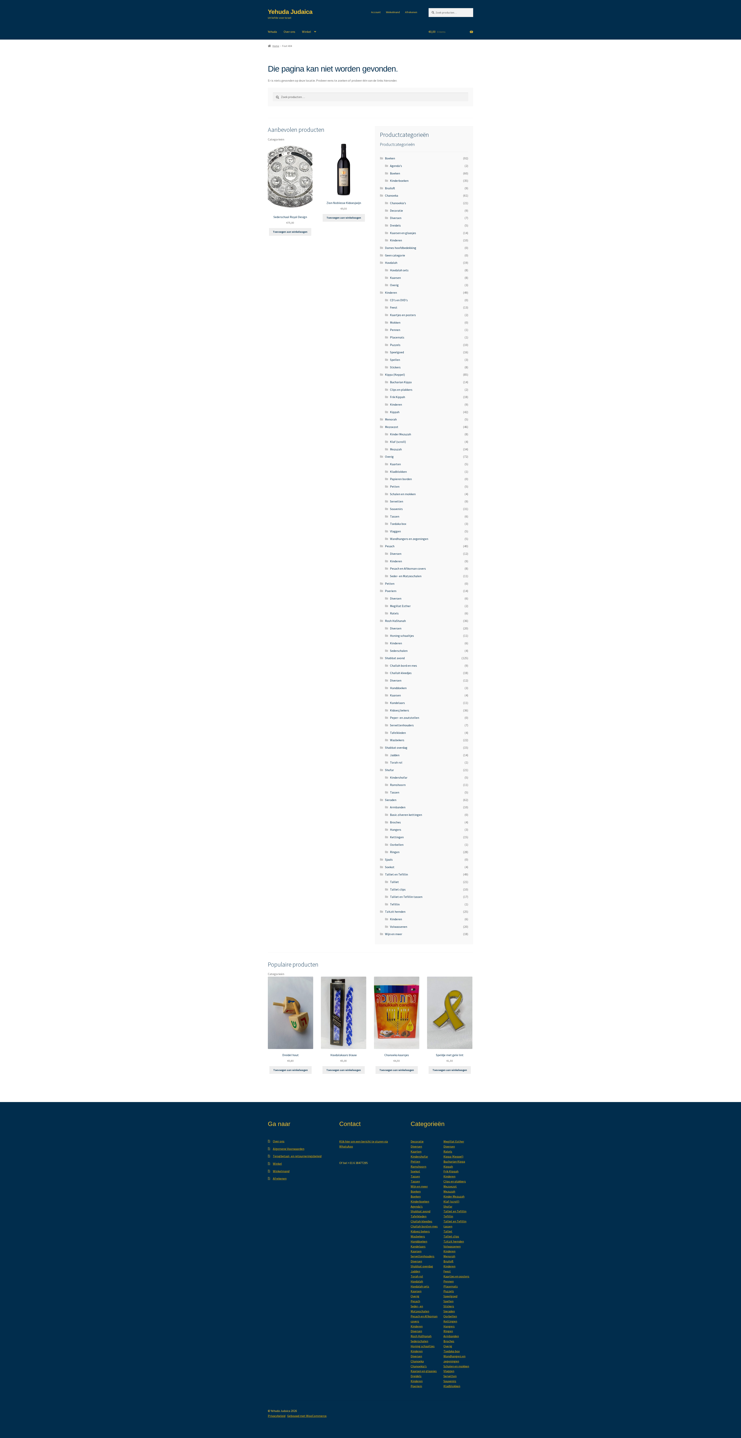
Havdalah (391, 263)
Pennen (395, 330)
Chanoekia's (398, 203)
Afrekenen (411, 12)
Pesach (389, 546)
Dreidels (395, 225)
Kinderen (396, 240)
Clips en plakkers (401, 390)
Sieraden (390, 800)
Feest (393, 307)
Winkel (306, 32)
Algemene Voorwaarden (288, 1149)
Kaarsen (395, 278)
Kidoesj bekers (399, 710)
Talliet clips (398, 889)
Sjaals (389, 859)
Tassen (394, 516)
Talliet (394, 882)
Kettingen (397, 837)
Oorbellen (396, 845)
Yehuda (272, 32)
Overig (394, 285)
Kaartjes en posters (403, 315)
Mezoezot (391, 427)
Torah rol (396, 762)
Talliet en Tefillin (396, 874)
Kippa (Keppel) (395, 374)
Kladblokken (398, 472)
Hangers (395, 830)
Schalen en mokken (403, 494)
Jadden (394, 755)
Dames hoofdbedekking (400, 248)
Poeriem (390, 591)
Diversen (395, 218)
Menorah (391, 419)
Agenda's (396, 166)
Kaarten (395, 464)
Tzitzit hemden (395, 912)
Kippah (394, 412)
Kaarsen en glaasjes (403, 233)
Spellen (395, 360)
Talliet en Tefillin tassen (406, 897)
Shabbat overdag (396, 747)
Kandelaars (397, 703)
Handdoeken (398, 688)
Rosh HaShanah (395, 621)
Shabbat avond (395, 658)
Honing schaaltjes (402, 636)
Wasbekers (397, 740)
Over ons (289, 32)
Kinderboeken (399, 181)
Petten (394, 486)
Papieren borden (401, 479)
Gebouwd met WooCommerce (307, 1416)
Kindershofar (398, 777)
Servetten (396, 501)
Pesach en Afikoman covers (408, 568)
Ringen (394, 852)
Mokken (395, 322)
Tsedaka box (398, 524)
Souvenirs (396, 509)
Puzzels (395, 345)
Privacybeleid (276, 1416)
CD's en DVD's (399, 300)
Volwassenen (398, 927)
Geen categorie (395, 255)
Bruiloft (390, 188)
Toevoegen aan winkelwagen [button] (290, 231)
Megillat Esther (400, 606)
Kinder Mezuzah (400, 434)
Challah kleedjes (401, 673)
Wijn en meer (393, 934)
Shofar (389, 770)
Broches (395, 822)
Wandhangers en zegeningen (409, 539)
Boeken (390, 158)
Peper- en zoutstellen (404, 718)
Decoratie (396, 210)
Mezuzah (396, 449)
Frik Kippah (397, 397)
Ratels (394, 613)
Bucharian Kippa (401, 382)
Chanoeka (391, 195)
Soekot (389, 867)
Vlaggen (395, 531)
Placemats (397, 337)
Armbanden (397, 807)
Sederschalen (399, 651)
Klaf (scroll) (398, 442)
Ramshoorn (398, 785)
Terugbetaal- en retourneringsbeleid (297, 1156)
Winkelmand (393, 12)
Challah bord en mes (403, 665)
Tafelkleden (398, 733)
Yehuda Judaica (290, 11)
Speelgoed (397, 352)
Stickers (395, 367)
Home (275, 46)
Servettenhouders (402, 725)
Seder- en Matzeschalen (405, 576)
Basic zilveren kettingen (406, 815)
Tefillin (395, 904)
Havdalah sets (399, 270)
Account (376, 12)
